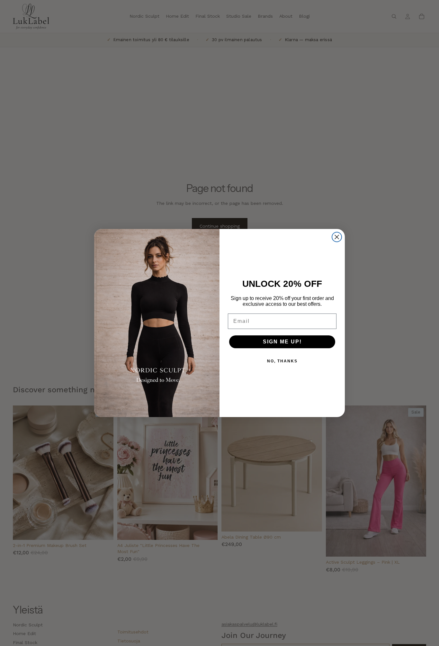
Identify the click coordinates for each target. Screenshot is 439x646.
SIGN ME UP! (282, 341)
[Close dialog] (337, 237)
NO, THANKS (282, 361)
